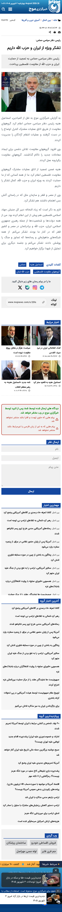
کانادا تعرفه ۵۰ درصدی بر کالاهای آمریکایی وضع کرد (35, 608)
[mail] (59, 33)
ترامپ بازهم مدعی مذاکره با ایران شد (42, 797)
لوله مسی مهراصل (27, 851)
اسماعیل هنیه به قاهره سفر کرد (47, 382)
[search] (3, 9)
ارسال (31, 491)
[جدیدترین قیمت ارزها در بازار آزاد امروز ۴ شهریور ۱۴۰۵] (54, 898)
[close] (56, 870)
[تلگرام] (42, 287)
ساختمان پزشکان (16, 843)
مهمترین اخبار (51, 505)
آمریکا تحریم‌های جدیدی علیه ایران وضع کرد (38, 763)
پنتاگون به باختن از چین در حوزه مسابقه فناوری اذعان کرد (33, 645)
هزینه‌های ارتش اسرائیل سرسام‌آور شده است (38, 821)
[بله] (27, 287)
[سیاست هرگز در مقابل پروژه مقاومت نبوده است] (15, 335)
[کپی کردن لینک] (26, 302)
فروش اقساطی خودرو (43, 843)
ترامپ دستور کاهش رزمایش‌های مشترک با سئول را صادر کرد (31, 805)
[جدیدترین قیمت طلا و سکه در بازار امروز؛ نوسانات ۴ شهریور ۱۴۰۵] (51, 880)
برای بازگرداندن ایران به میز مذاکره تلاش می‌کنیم (37, 706)
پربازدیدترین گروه (49, 716)
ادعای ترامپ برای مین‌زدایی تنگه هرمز (41, 813)
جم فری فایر (49, 851)
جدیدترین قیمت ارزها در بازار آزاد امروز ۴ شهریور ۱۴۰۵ (25, 898)
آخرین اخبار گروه (49, 601)
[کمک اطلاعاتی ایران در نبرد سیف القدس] (46, 335)
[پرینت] (54, 33)
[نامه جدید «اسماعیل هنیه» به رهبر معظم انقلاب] (15, 370)
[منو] (10, 9)
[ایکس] (20, 288)
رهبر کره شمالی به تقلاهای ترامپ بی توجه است (37, 616)
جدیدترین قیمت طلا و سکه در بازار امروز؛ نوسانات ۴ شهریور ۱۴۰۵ (23, 880)
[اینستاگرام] (35, 287)
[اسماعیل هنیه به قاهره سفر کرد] (46, 370)
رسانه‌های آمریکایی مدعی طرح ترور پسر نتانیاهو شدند (34, 624)
